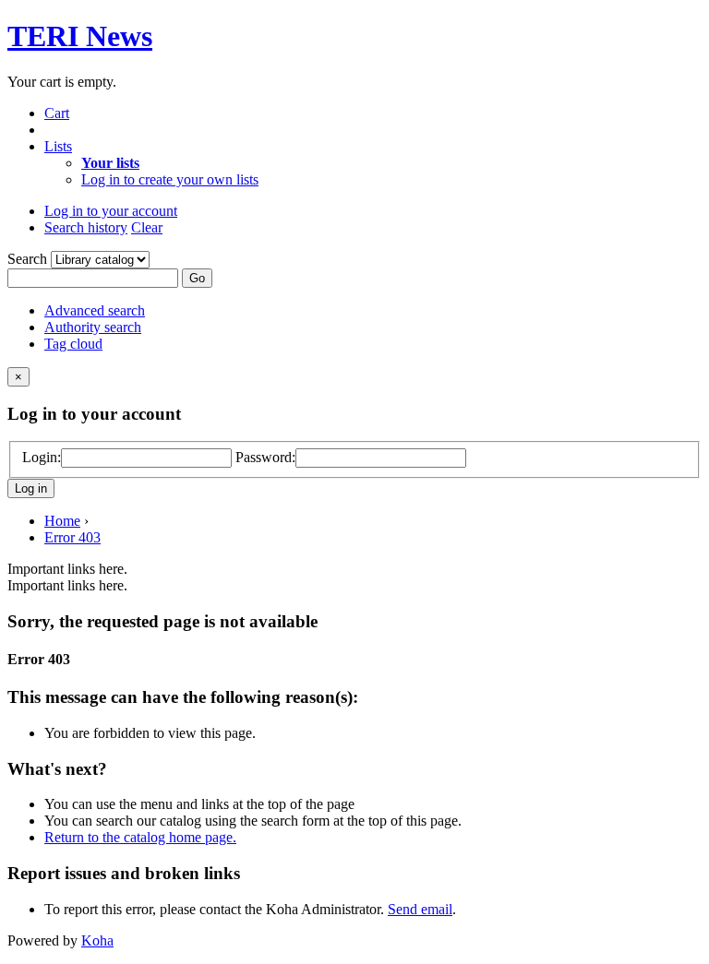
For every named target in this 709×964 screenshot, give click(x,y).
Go (197, 278)
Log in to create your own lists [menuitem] (169, 179)
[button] (56, 113)
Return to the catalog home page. (140, 837)
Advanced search (94, 310)
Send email (420, 909)
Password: (265, 457)
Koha (97, 940)
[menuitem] (110, 163)
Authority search (92, 327)
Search (29, 259)
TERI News (79, 36)
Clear (146, 227)
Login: (41, 457)
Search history (85, 227)
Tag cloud (73, 343)
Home (62, 521)
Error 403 (72, 537)
